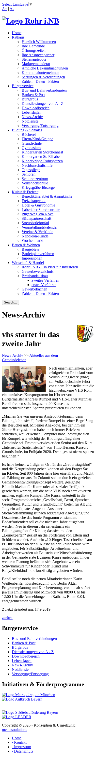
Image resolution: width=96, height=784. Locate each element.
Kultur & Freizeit (25, 192)
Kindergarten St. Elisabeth (42, 156)
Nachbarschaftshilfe (37, 165)
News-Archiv (32, 117)
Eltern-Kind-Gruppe (37, 139)
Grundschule (32, 143)
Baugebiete (30, 249)
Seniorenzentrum (35, 179)
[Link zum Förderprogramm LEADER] (16, 717)
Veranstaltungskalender (40, 227)
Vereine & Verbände (37, 232)
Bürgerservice (22, 86)
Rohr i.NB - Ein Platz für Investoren (50, 267)
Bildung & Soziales (27, 130)
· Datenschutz (22, 751)
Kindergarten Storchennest (42, 152)
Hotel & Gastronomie (38, 205)
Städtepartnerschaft (36, 218)
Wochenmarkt (32, 240)
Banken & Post (33, 95)
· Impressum (21, 747)
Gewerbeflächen (34, 289)
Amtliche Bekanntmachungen (45, 68)
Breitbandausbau (35, 276)
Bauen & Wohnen (26, 245)
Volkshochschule (35, 183)
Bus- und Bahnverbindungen (44, 90)
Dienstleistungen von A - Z (43, 103)
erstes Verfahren (44, 285)
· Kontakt (19, 742)
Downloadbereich (35, 108)
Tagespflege (31, 170)
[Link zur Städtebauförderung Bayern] (30, 712)
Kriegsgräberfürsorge (38, 187)
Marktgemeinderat (36, 64)
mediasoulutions (14, 730)
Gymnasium (31, 148)
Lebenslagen (31, 112)
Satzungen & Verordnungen (43, 77)
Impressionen (32, 258)
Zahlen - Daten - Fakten (40, 81)
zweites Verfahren (45, 280)
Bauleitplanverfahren (38, 254)
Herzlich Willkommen (39, 42)
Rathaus (18, 37)
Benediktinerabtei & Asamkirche (47, 196)
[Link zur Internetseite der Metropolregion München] (28, 695)
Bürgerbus (30, 99)
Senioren (28, 174)
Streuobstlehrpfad (35, 223)
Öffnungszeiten (34, 50)
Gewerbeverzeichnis (37, 271)
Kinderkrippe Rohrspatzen (42, 161)
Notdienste (30, 121)
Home (16, 33)
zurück (7, 618)
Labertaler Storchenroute (41, 209)
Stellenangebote (34, 59)
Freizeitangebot (34, 201)
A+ (4, 9)
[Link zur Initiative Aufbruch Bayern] (22, 699)
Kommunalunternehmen (40, 72)
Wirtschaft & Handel (28, 263)
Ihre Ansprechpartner (38, 55)
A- (12, 9)
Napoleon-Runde (35, 236)
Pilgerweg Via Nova (37, 214)
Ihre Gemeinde (33, 46)
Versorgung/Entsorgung (40, 126)
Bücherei (29, 134)
